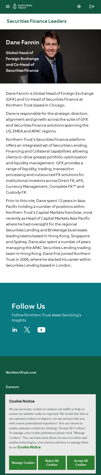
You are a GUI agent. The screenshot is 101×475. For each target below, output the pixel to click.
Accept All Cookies (81, 462)
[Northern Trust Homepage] (24, 7)
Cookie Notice (29, 447)
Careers (12, 387)
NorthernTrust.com (21, 372)
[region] (50, 434)
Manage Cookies (23, 462)
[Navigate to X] (28, 331)
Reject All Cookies (52, 462)
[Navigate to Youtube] (41, 331)
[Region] (79, 6)
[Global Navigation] (8, 7)
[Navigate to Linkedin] (15, 331)
